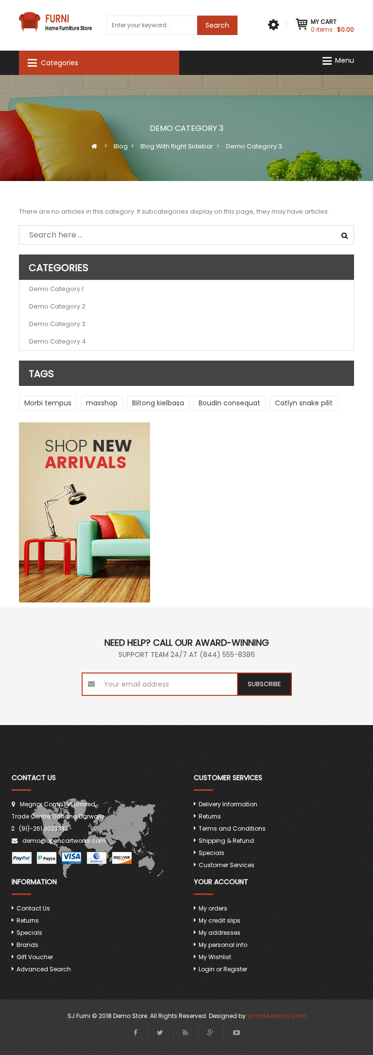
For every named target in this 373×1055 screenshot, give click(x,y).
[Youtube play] (236, 1032)
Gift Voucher (35, 957)
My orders (213, 908)
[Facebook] (135, 1032)
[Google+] (210, 1032)
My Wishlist (215, 957)
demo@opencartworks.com (64, 841)
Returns (210, 816)
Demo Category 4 (57, 341)
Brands (27, 945)
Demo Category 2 (57, 306)
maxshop (102, 403)
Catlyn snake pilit (304, 403)
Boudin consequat (229, 403)
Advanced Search (44, 969)
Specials (211, 853)
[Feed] (185, 1032)
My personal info (223, 945)
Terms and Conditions (232, 828)
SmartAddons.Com (276, 1016)
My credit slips (219, 920)
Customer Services (226, 865)
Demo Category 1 (56, 288)
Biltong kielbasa (158, 403)
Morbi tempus (47, 403)
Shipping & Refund (226, 841)
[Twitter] (160, 1032)
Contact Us (33, 908)
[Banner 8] (186, 512)
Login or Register (223, 969)
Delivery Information (228, 804)
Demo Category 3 (57, 323)
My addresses (219, 932)
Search (217, 25)
